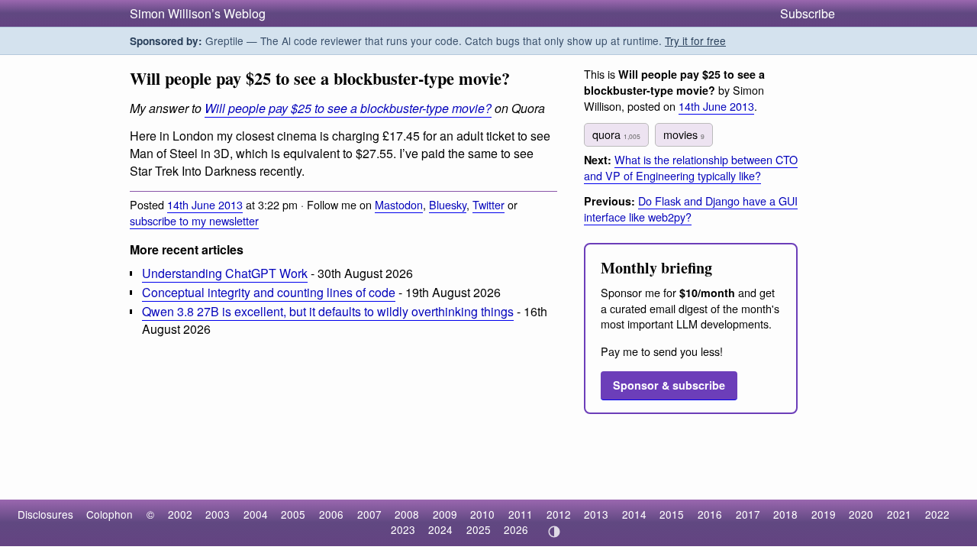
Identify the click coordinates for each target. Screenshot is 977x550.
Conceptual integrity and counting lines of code (268, 292)
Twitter (488, 204)
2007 (369, 514)
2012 (559, 514)
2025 (478, 529)
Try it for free (695, 40)
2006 (331, 514)
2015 (671, 514)
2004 (255, 514)
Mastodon (399, 204)
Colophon (109, 514)
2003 (217, 514)
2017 (748, 514)
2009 (445, 514)
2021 (899, 514)
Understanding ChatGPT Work (225, 273)
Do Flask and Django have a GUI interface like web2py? (691, 208)
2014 (634, 514)
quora (616, 134)
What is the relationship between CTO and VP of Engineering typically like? (691, 167)
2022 (937, 514)
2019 (823, 514)
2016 (710, 514)
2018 (785, 514)
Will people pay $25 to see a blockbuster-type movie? (348, 108)
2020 (861, 514)
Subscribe (807, 13)
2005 (293, 514)
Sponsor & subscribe (669, 385)
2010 (482, 514)
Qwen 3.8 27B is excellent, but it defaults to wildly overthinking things (328, 311)
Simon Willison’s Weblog (198, 13)
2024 (440, 529)
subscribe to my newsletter (194, 220)
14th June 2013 (205, 204)
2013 (596, 514)
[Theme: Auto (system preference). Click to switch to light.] (554, 532)
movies (684, 134)
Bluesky (447, 204)
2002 (180, 514)
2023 (403, 529)
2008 (407, 514)
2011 (520, 514)
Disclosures (45, 514)
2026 (516, 529)
